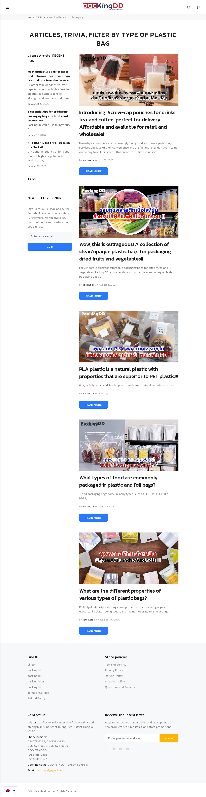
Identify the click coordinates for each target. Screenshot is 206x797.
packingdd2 (35, 676)
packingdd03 (36, 681)
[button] (10, 790)
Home (31, 17)
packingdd (34, 687)
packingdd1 (34, 670)
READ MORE (93, 171)
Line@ (31, 665)
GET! (50, 247)
